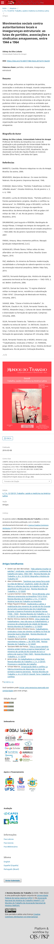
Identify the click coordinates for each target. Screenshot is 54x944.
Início (5, 8)
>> (13, 682)
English (7, 861)
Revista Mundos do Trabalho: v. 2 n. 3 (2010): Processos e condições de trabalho (26, 662)
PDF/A (8, 438)
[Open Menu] (2, 2)
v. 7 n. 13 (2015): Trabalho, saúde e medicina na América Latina (26, 11)
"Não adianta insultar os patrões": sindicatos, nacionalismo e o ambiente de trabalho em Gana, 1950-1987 (29, 571)
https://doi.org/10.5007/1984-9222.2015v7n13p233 (28, 61)
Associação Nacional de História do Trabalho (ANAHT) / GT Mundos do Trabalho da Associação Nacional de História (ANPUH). (26, 902)
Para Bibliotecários (11, 847)
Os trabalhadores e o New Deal (31, 659)
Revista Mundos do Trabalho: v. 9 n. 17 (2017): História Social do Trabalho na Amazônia (27, 600)
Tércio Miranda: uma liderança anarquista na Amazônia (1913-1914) (29, 595)
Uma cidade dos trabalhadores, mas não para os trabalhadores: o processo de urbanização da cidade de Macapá (28, 621)
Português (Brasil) (11, 869)
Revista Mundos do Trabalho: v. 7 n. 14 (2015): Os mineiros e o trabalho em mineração (29, 615)
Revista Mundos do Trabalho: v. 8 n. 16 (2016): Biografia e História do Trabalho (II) (29, 576)
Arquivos (13, 8)
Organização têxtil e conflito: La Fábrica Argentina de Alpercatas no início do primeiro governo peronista (28, 669)
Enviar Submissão (13, 880)
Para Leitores (9, 839)
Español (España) (11, 865)
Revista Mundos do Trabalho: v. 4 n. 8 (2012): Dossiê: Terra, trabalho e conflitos (29, 674)
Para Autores (8, 843)
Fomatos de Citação (11, 481)
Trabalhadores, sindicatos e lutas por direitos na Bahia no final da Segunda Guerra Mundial (29, 631)
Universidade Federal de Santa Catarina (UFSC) (26, 896)
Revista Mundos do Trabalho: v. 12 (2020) (25, 626)
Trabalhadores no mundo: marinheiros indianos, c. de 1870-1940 (29, 640)
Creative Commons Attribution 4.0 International (22, 915)
